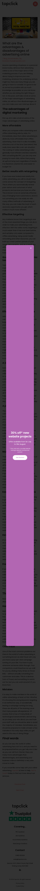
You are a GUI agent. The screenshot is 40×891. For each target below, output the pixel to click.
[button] (31, 248)
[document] (20, 445)
